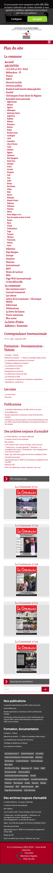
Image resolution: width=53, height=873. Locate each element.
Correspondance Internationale (25, 334)
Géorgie (10, 164)
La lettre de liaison (15, 311)
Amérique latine (13, 113)
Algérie (10, 107)
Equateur (10, 155)
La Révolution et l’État (12, 368)
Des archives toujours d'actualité (26, 431)
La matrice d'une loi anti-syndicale (16, 439)
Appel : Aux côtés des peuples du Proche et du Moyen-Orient (26, 454)
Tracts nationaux (14, 315)
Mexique (10, 198)
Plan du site (29, 858)
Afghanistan (12, 102)
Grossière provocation (12, 457)
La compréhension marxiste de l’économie (19, 360)
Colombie (11, 141)
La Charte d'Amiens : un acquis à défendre (19, 436)
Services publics (14, 85)
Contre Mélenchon (11, 412)
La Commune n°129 (26, 525)
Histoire (10, 262)
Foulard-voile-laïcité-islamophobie (23, 89)
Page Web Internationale (18, 278)
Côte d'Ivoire (12, 144)
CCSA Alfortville (14, 282)
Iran (8, 178)
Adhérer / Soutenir (16, 326)
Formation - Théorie (11, 355)
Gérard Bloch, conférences (14, 382)
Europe (9, 255)
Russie (9, 220)
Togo (9, 231)
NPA (8, 275)
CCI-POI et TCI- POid (17, 69)
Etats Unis (11, 161)
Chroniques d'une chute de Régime (23, 95)
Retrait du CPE (10, 465)
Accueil (9, 62)
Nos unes (8, 397)
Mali (9, 192)
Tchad (9, 226)
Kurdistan (11, 186)
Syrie (9, 223)
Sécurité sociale (14, 82)
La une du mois (10, 394)
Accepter (37, 19)
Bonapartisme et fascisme (14, 371)
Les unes (10, 389)
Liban (9, 189)
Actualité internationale (18, 99)
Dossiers (10, 258)
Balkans (10, 119)
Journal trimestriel (15, 292)
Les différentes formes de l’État (16, 374)
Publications (12, 404)
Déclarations (12, 308)
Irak (8, 175)
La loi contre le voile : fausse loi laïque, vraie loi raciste (23, 444)
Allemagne (11, 110)
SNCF (9, 79)
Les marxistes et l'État (12, 376)
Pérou (9, 212)
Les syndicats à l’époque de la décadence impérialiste (23, 379)
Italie (9, 181)
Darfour (10, 150)
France (9, 75)
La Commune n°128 (26, 564)
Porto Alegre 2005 (14, 214)
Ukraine (10, 237)
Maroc (9, 195)
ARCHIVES (12, 66)
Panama (10, 209)
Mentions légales (29, 855)
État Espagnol (12, 158)
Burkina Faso (12, 133)
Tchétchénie (12, 228)
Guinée (10, 169)
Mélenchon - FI (13, 72)
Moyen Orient (12, 200)
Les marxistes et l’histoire (14, 366)
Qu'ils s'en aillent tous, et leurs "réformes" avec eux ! (23, 467)
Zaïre (9, 245)
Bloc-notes (11, 318)
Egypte (9, 152)
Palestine (10, 206)
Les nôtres (11, 295)
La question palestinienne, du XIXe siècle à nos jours (23, 409)
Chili (9, 138)
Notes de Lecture (14, 272)
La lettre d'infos (14, 322)
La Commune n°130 (26, 487)
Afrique (10, 105)
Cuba (9, 147)
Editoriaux (11, 305)
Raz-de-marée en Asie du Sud (18, 217)
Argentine (11, 116)
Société (9, 92)
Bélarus (10, 121)
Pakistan (10, 203)
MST (8, 268)
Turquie (10, 234)
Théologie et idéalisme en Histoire (16, 363)
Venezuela (11, 240)
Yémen (10, 243)
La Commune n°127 (26, 603)
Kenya (9, 183)
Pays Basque (12, 252)
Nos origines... (10, 442)
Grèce (9, 167)
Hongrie (10, 172)
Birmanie (11, 124)
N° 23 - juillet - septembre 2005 (15, 339)
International (12, 265)
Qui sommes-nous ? (16, 289)
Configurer (16, 19)
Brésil (9, 130)
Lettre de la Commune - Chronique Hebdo (19, 757)
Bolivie (10, 127)
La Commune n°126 (26, 641)
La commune (13, 57)
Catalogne (11, 136)
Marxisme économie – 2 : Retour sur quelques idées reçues (25, 358)
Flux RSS (29, 852)
